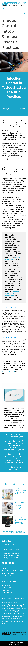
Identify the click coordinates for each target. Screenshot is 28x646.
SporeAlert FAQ (6, 585)
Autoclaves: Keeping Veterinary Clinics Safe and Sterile (20, 491)
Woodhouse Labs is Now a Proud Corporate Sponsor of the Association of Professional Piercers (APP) (20, 520)
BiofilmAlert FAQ (7, 588)
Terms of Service (7, 592)
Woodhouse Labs (8, 371)
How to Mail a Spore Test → (18, 533)
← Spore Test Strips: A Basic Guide (12, 531)
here (16, 469)
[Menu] (3, 8)
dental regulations (12, 258)
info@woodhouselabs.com (12, 549)
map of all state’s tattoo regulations (12, 293)
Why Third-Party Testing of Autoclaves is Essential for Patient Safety (19, 506)
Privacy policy (6, 590)
